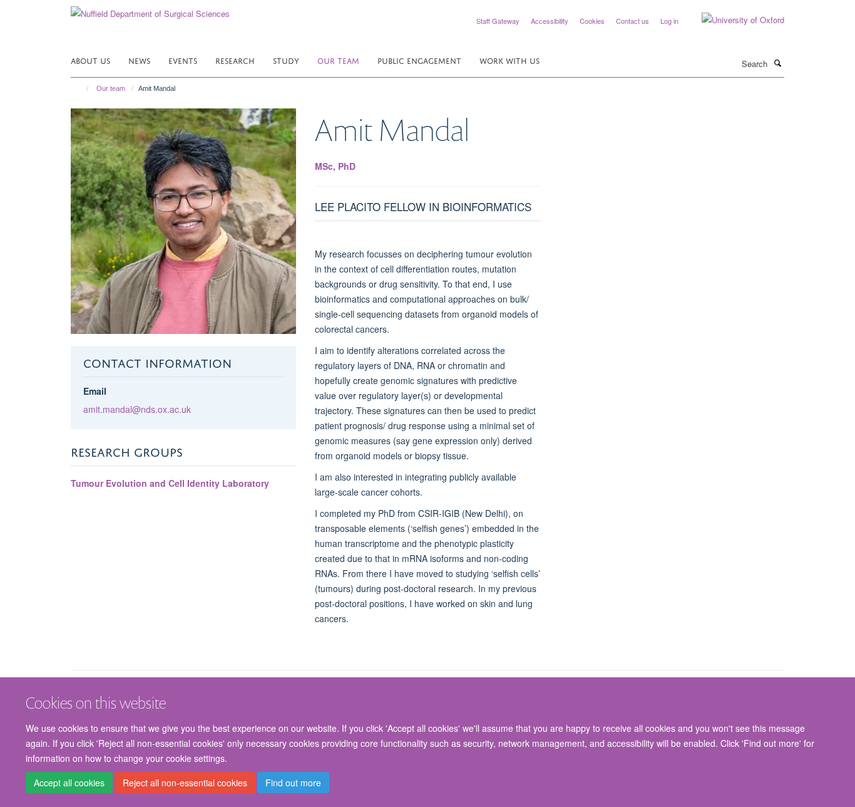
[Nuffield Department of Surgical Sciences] (150, 9)
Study (286, 60)
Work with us (509, 60)
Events (182, 60)
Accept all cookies (69, 782)
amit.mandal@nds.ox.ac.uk (137, 409)
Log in (669, 21)
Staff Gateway (498, 21)
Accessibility (549, 21)
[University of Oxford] (733, 20)
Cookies (592, 21)
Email (94, 391)
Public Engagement (419, 60)
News (139, 60)
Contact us (632, 21)
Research (235, 60)
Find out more (293, 782)
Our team (338, 60)
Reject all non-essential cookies (185, 782)
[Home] (81, 88)
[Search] (777, 63)
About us (90, 60)
